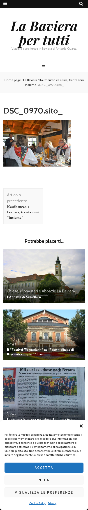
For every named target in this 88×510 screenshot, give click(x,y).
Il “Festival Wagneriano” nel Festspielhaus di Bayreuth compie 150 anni (40, 351)
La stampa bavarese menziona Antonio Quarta (41, 419)
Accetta (44, 468)
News (11, 343)
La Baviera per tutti (44, 32)
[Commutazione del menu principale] (44, 67)
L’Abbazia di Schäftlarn (24, 297)
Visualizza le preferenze (44, 492)
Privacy (52, 503)
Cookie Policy (37, 503)
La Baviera (30, 80)
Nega (44, 480)
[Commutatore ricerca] (81, 4)
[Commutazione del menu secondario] (5, 3)
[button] (81, 426)
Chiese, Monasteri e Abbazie (31, 291)
